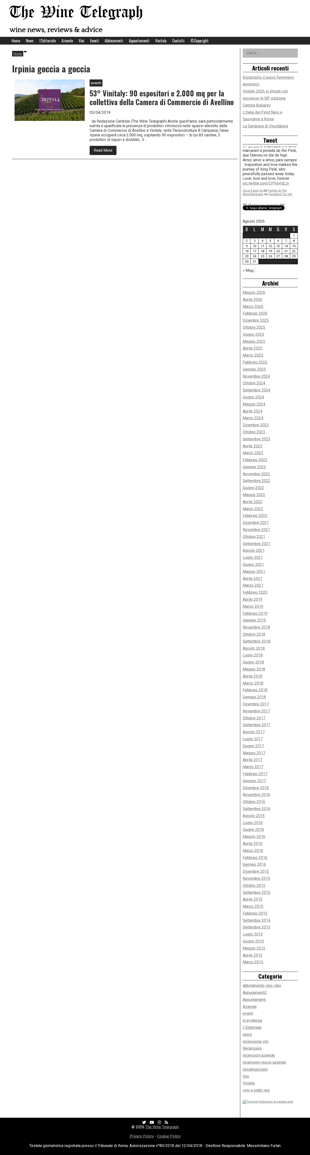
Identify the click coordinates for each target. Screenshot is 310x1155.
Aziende (67, 41)
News (30, 41)
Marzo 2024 (253, 418)
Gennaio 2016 (254, 864)
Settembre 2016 (256, 808)
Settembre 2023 (256, 439)
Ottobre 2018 (254, 634)
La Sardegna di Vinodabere (265, 126)
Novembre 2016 (256, 794)
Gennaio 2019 (254, 620)
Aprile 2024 (252, 411)
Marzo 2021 (253, 585)
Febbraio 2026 (255, 313)
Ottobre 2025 (254, 327)
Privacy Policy (142, 1136)
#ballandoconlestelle (261, 180)
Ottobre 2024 (254, 383)
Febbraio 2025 (255, 362)
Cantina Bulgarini (257, 105)
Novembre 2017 (256, 711)
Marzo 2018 (253, 683)
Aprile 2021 (252, 578)
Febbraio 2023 (255, 460)
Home (16, 41)
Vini (81, 41)
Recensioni (252, 1048)
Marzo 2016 (253, 850)
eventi (248, 1013)
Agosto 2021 (254, 550)
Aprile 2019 (252, 599)
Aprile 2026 (252, 299)
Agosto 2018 (254, 648)
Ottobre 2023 (254, 432)
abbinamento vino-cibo (262, 985)
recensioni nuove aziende (264, 1062)
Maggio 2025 (254, 341)
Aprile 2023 (252, 446)
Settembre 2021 (256, 543)
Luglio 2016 (253, 822)
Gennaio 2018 (254, 697)
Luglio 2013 (253, 934)
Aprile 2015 (252, 899)
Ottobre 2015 (254, 885)
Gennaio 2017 (254, 781)
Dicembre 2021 (256, 522)
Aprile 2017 (252, 759)
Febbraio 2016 (255, 857)
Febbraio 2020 (255, 592)
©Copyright (199, 41)
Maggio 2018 (254, 669)
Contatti (178, 41)
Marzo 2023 (253, 453)
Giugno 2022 (253, 487)
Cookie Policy (169, 1136)
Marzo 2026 (253, 306)
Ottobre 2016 (254, 801)
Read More (105, 151)
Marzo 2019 (253, 606)
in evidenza (252, 1020)
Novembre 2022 (256, 474)
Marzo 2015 (253, 906)
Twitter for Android (282, 191)
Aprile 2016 (252, 843)
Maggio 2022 (254, 494)
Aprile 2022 (252, 501)
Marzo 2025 (253, 355)
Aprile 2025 (252, 348)
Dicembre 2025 (256, 320)
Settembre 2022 (256, 480)
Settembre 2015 (256, 892)
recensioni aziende (259, 1055)
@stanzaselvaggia (263, 152)
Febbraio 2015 (255, 913)
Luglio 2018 (253, 655)
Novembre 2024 (256, 376)
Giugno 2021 (253, 564)
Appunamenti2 (255, 992)
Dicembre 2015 (256, 871)
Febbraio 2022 (255, 515)
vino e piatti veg (256, 1090)
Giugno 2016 (253, 829)
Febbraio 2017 (255, 774)
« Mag (248, 270)
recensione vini (255, 1041)
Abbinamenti (114, 41)
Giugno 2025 (253, 334)
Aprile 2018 (252, 676)
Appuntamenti (139, 41)
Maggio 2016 (254, 836)
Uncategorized (255, 1069)
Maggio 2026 (254, 292)
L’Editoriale (47, 41)
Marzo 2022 (253, 509)
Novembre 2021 (256, 529)
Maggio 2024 (254, 404)
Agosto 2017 (254, 732)
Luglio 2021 (253, 557)
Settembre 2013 (256, 927)
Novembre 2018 (256, 627)
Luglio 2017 (253, 739)
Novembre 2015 (256, 878)
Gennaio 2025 (254, 369)
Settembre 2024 (256, 390)
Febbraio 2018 (255, 690)
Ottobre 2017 (254, 718)
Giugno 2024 (253, 397)
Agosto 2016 (254, 815)
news (247, 1034)
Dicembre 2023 (256, 425)
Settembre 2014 (256, 920)
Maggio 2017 (254, 753)
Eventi (94, 41)
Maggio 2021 (254, 571)
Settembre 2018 (256, 641)
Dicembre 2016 (256, 788)
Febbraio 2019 (255, 613)
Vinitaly (160, 41)
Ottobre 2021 (254, 536)
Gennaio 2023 (254, 467)
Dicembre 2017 (256, 704)
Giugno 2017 (253, 746)
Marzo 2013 (253, 962)
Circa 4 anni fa (252, 187)
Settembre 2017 (256, 725)
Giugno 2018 (253, 662)
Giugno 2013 (253, 941)
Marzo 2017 (253, 767)
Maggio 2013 (254, 948)
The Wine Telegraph (76, 12)
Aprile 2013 (252, 955)
